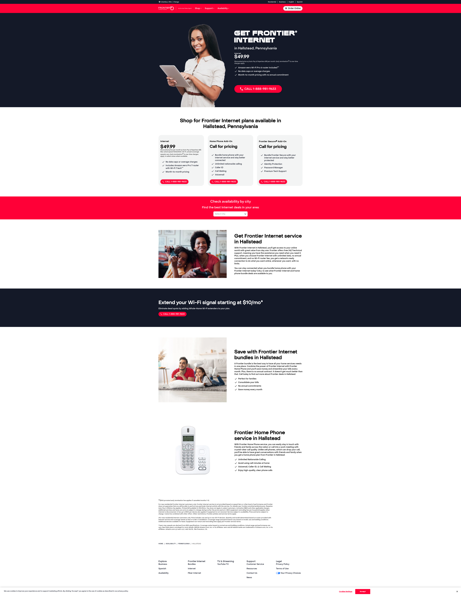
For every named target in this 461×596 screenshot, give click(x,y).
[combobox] (227, 213)
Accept (363, 591)
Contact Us (252, 573)
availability (171, 544)
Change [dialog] (176, 2)
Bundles (192, 564)
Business (282, 2)
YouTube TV (223, 564)
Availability (163, 573)
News (249, 577)
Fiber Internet (194, 573)
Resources (252, 568)
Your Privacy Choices (291, 573)
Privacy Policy (282, 564)
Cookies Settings (345, 591)
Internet (192, 568)
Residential (272, 2)
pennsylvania (184, 544)
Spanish (300, 2)
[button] (245, 214)
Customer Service (255, 564)
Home (160, 544)
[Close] (457, 591)
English (291, 2)
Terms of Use (282, 568)
